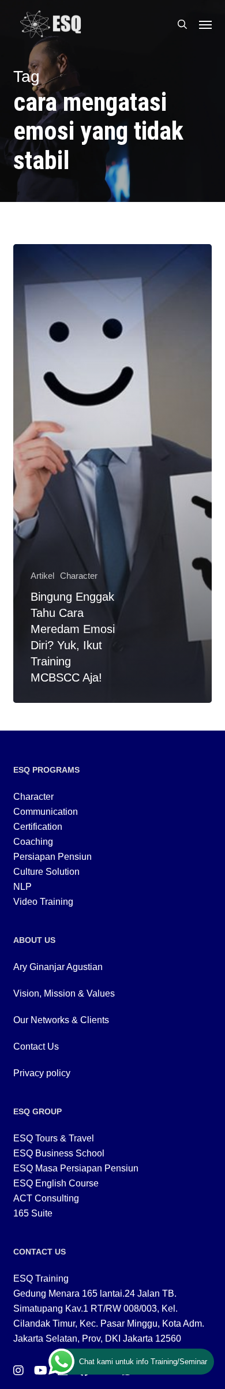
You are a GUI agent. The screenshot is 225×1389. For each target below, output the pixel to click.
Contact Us (36, 1046)
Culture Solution (46, 872)
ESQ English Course (56, 1183)
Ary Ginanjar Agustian (58, 967)
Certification (37, 827)
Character (78, 576)
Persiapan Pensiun (52, 857)
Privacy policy (41, 1073)
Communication (45, 812)
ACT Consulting (46, 1198)
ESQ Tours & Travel (53, 1138)
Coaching (33, 842)
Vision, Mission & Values (64, 993)
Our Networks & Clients (61, 1020)
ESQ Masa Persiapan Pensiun (75, 1168)
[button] (205, 24)
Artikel (42, 576)
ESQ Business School (58, 1153)
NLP (22, 887)
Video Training (43, 902)
